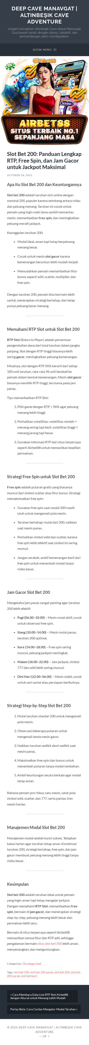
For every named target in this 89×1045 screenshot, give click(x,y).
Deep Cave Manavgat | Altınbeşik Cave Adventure (44, 15)
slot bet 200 (62, 972)
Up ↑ (46, 1036)
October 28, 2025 (19, 175)
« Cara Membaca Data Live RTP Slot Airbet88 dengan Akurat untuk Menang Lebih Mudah (39, 996)
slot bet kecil (29, 976)
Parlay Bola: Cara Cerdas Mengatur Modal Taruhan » (43, 1009)
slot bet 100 (21, 972)
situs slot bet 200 (49, 943)
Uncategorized (31, 963)
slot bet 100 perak (41, 972)
